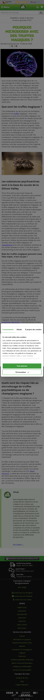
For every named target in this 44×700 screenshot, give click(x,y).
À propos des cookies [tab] (33, 329)
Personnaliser (21, 372)
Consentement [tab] (7, 329)
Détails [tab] (19, 329)
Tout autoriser (22, 366)
